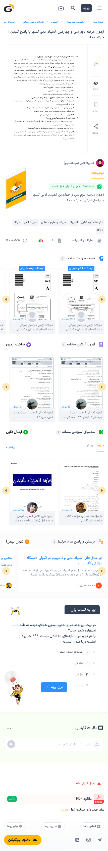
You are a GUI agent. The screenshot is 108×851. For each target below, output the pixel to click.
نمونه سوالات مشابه (80, 258)
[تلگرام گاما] (99, 839)
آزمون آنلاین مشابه (81, 344)
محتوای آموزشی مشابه (78, 432)
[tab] (97, 173)
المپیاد (54, 22)
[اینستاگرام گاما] (88, 839)
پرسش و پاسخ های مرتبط (76, 541)
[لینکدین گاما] (77, 839)
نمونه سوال (97, 22)
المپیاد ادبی (9, 22)
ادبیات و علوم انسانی (33, 22)
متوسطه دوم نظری (75, 22)
